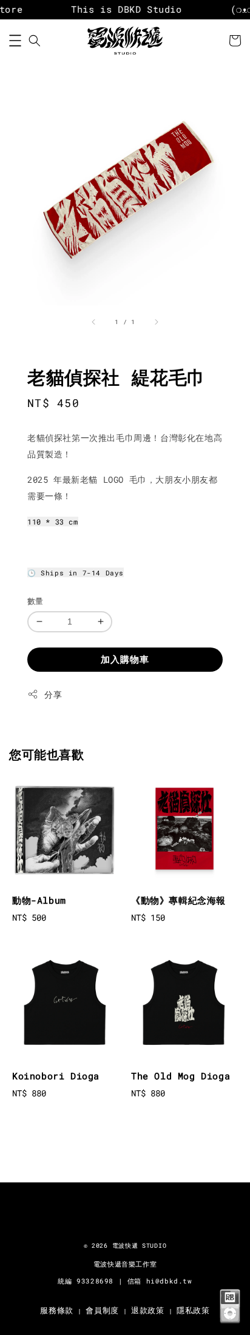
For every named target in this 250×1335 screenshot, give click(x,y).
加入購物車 (125, 659)
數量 (35, 600)
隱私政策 (193, 1310)
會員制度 (102, 1310)
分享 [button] (53, 694)
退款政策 (147, 1310)
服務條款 (56, 1310)
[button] (15, 40)
